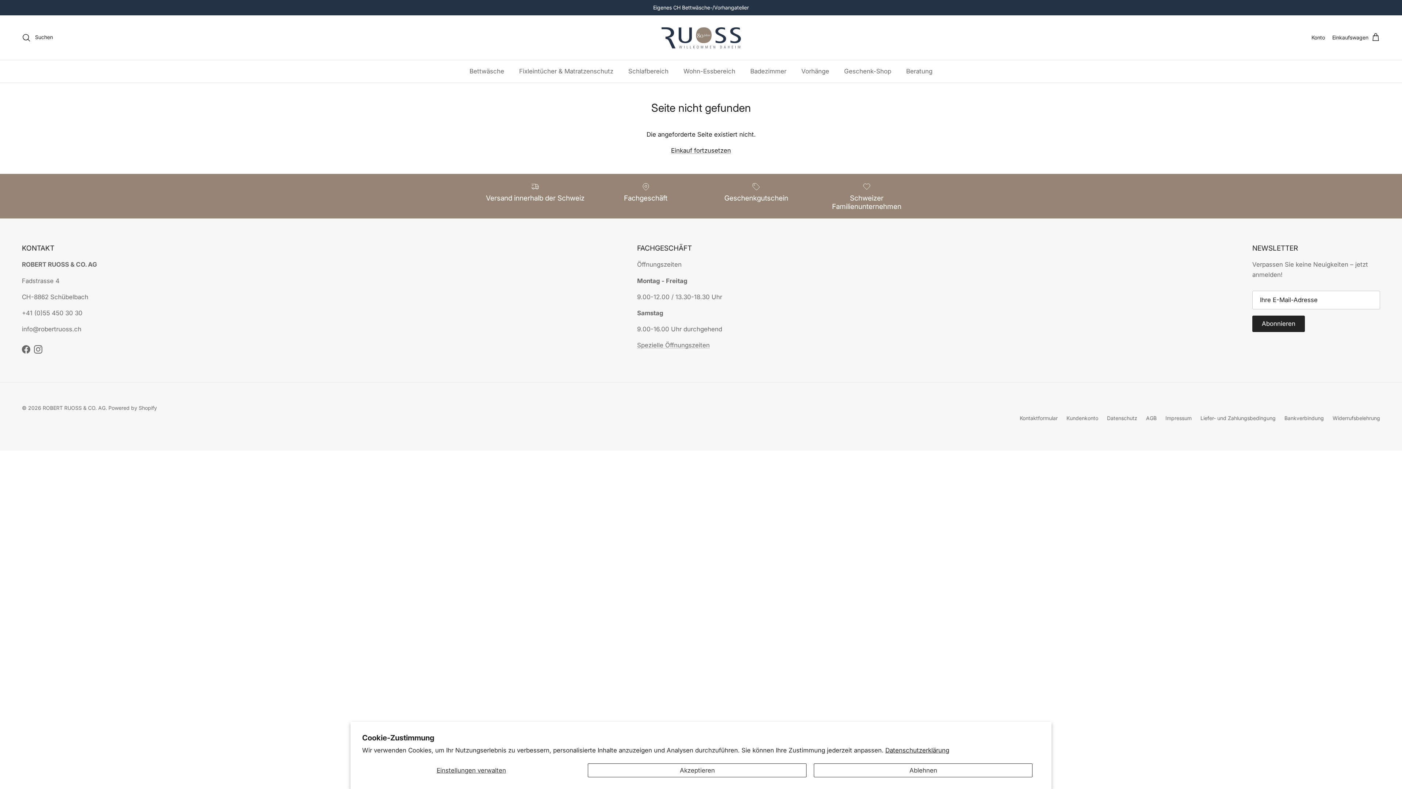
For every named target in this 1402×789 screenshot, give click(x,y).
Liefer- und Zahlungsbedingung (1238, 418)
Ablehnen (923, 770)
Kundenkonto (1082, 418)
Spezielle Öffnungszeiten (673, 345)
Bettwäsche (487, 71)
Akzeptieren (697, 770)
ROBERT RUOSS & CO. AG (74, 408)
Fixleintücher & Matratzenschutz (566, 71)
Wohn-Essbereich (709, 71)
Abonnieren (1278, 323)
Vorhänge (815, 71)
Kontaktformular (1039, 418)
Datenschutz (1122, 418)
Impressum (1178, 418)
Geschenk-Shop (867, 71)
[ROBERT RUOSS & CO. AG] (701, 38)
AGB (1151, 418)
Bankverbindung (1304, 418)
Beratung (919, 71)
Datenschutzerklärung (917, 750)
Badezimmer (768, 71)
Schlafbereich (648, 71)
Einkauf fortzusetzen (701, 150)
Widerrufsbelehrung (1356, 418)
